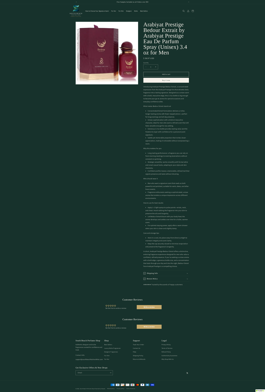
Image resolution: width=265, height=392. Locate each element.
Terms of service (130, 388)
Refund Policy (166, 352)
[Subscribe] (110, 372)
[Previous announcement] (76, 2)
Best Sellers (108, 345)
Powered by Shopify (100, 388)
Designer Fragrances (111, 352)
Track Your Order (138, 345)
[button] (183, 11)
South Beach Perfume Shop (87, 388)
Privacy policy (120, 388)
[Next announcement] (188, 2)
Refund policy (111, 388)
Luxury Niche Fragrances (112, 348)
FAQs (134, 352)
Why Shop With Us (168, 359)
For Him (107, 355)
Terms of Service (167, 348)
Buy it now (166, 80)
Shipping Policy (138, 355)
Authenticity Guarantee (169, 355)
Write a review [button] (149, 307)
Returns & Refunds (139, 359)
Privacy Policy (166, 345)
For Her (106, 359)
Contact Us (136, 348)
